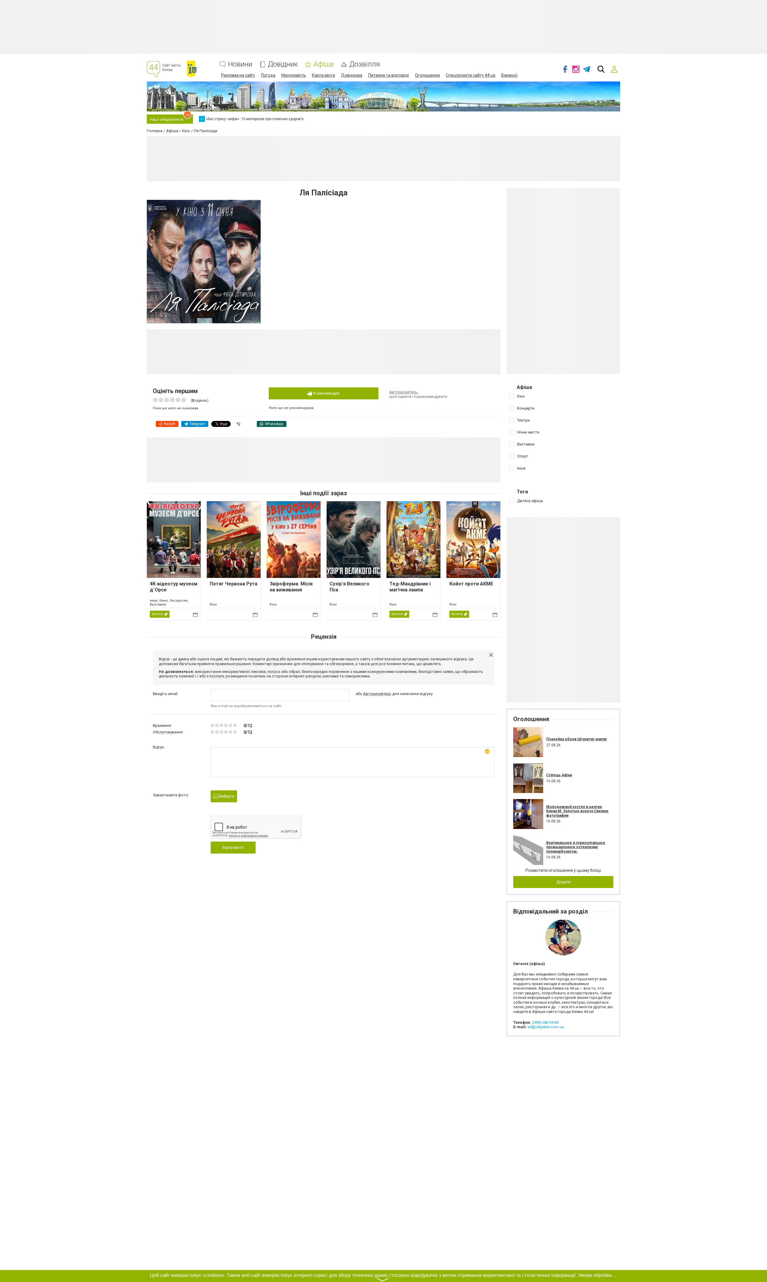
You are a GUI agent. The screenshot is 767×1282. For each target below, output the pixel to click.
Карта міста (323, 75)
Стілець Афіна (559, 775)
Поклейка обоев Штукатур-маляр (576, 739)
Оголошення (427, 75)
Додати (563, 882)
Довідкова (351, 75)
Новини (240, 64)
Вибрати (226, 796)
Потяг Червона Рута (233, 584)
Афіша (323, 64)
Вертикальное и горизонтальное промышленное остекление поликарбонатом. (575, 847)
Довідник (283, 64)
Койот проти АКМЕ (471, 584)
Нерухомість (293, 75)
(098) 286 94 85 (545, 1022)
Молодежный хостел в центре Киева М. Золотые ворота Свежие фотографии (577, 811)
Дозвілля (364, 64)
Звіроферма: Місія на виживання (291, 586)
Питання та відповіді (388, 75)
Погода (268, 75)
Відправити (233, 847)
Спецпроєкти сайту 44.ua (470, 75)
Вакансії (509, 75)
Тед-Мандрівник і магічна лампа (410, 586)
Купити (157, 614)
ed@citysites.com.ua (546, 1027)
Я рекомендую (326, 393)
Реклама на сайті (238, 75)
